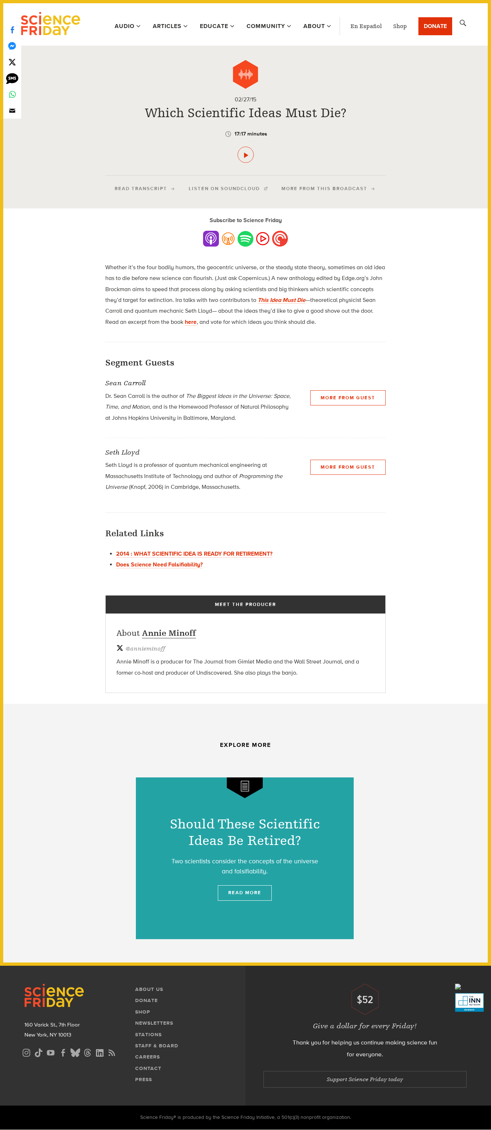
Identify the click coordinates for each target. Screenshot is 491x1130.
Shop (400, 26)
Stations (148, 1035)
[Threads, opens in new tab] (87, 1051)
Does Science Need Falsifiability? (159, 564)
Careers (147, 1057)
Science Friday (50, 24)
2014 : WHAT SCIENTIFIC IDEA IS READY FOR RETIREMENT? (194, 553)
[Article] (245, 787)
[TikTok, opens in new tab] (38, 1051)
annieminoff (145, 649)
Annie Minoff (169, 633)
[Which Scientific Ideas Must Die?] (246, 155)
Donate (435, 26)
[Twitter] (12, 62)
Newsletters (154, 1023)
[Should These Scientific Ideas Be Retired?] (245, 858)
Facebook (12, 30)
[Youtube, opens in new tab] (50, 1051)
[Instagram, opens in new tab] (26, 1051)
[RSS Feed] (111, 1051)
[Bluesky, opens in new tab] (75, 1051)
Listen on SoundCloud (224, 188)
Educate (214, 26)
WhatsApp (12, 94)
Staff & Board (156, 1046)
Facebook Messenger (12, 46)
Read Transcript (141, 188)
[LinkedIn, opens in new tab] (99, 1051)
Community (266, 26)
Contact (148, 1068)
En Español (366, 26)
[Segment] (245, 74)
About (314, 26)
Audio (124, 26)
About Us (149, 989)
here (191, 321)
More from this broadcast (324, 188)
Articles (167, 26)
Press (143, 1079)
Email (12, 110)
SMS (12, 78)
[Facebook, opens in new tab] (63, 1051)
